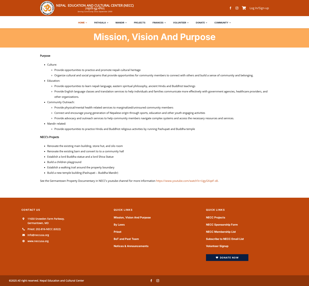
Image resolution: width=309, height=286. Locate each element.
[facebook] (230, 8)
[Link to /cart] (244, 8)
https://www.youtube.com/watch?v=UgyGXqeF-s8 (187, 181)
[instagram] (237, 8)
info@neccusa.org (38, 235)
